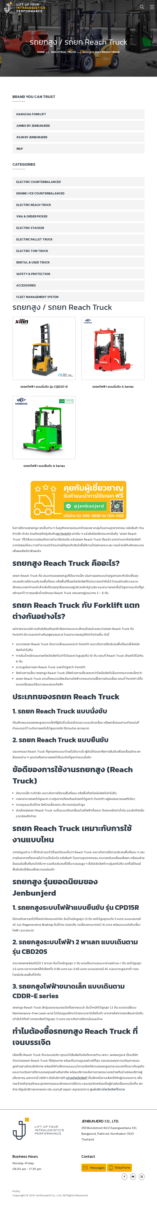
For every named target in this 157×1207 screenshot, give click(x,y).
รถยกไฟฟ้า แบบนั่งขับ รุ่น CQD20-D (44, 386)
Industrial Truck (63, 52)
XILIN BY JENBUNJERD (31, 137)
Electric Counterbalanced (38, 181)
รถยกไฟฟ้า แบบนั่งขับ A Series (113, 386)
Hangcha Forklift (31, 114)
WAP (19, 148)
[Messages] (93, 1167)
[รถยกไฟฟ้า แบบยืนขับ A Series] (44, 427)
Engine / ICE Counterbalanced (40, 193)
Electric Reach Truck (33, 204)
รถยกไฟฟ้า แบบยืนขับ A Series (44, 465)
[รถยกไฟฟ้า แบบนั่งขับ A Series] (113, 348)
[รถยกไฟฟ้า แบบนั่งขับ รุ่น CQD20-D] (44, 348)
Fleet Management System (37, 297)
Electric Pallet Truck (34, 239)
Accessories (26, 285)
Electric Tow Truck (32, 250)
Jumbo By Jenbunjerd (33, 125)
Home (41, 52)
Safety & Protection (33, 274)
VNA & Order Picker (31, 216)
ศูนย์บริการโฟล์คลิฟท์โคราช (107, 1089)
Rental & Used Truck (33, 262)
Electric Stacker (30, 227)
